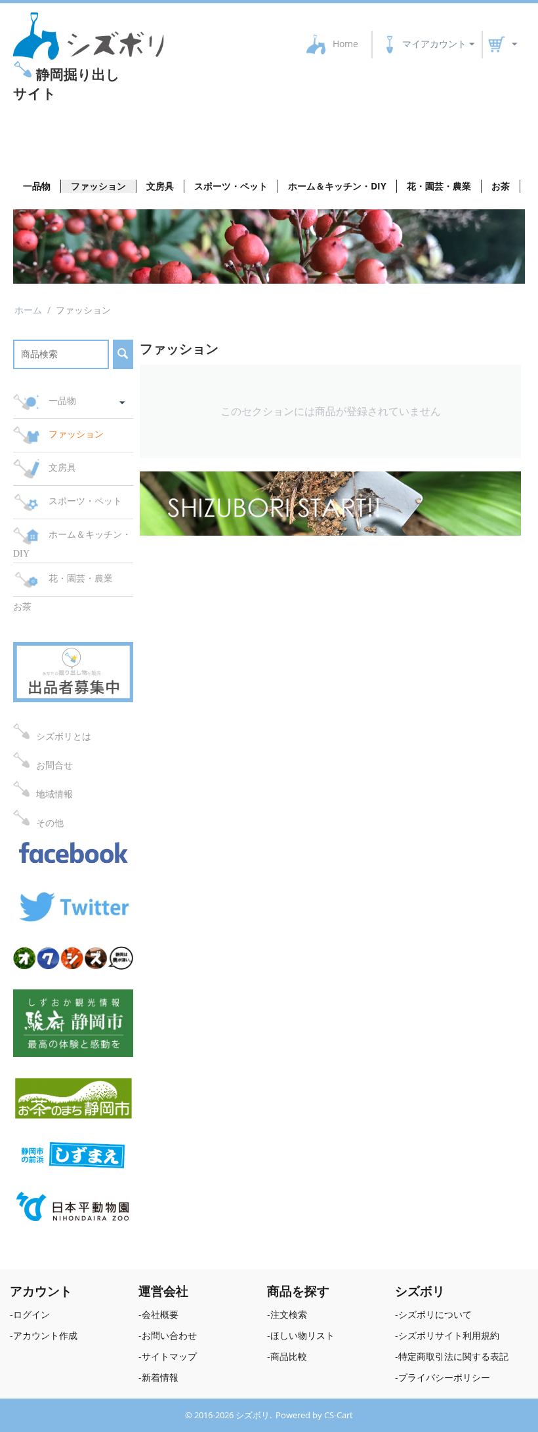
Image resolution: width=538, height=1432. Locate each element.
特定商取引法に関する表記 (453, 1356)
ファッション (98, 186)
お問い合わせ (169, 1335)
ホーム (28, 310)
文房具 (160, 186)
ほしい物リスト (302, 1335)
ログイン (31, 1314)
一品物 (37, 186)
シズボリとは (63, 736)
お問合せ (54, 765)
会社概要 (160, 1314)
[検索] (123, 354)
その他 (50, 822)
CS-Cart (98, 138)
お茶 (500, 186)
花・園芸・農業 (439, 186)
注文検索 (288, 1314)
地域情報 (54, 793)
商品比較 (288, 1356)
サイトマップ (169, 1356)
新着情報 (160, 1377)
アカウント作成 (45, 1335)
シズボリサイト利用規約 (448, 1335)
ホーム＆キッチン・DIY (337, 186)
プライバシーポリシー (444, 1377)
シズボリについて (435, 1314)
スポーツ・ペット (231, 186)
